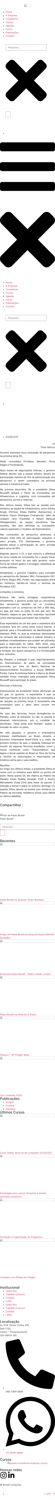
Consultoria (12, 18)
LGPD (9, 1301)
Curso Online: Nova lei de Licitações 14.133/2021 (26, 1152)
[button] (27, 208)
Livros (9, 29)
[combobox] (26, 47)
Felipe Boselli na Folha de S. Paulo (18, 1014)
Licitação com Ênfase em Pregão (17, 1277)
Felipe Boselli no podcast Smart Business (22, 899)
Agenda (10, 25)
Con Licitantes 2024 (11, 1095)
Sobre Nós (11, 1291)
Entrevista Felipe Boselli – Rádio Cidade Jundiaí (25, 974)
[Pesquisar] (8, 114)
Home (9, 12)
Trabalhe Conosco (15, 1294)
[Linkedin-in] (11, 1475)
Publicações (12, 32)
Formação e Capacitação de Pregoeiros (21, 1237)
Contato (10, 35)
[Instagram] (3, 1475)
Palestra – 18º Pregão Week (14, 1054)
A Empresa (11, 15)
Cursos (9, 22)
